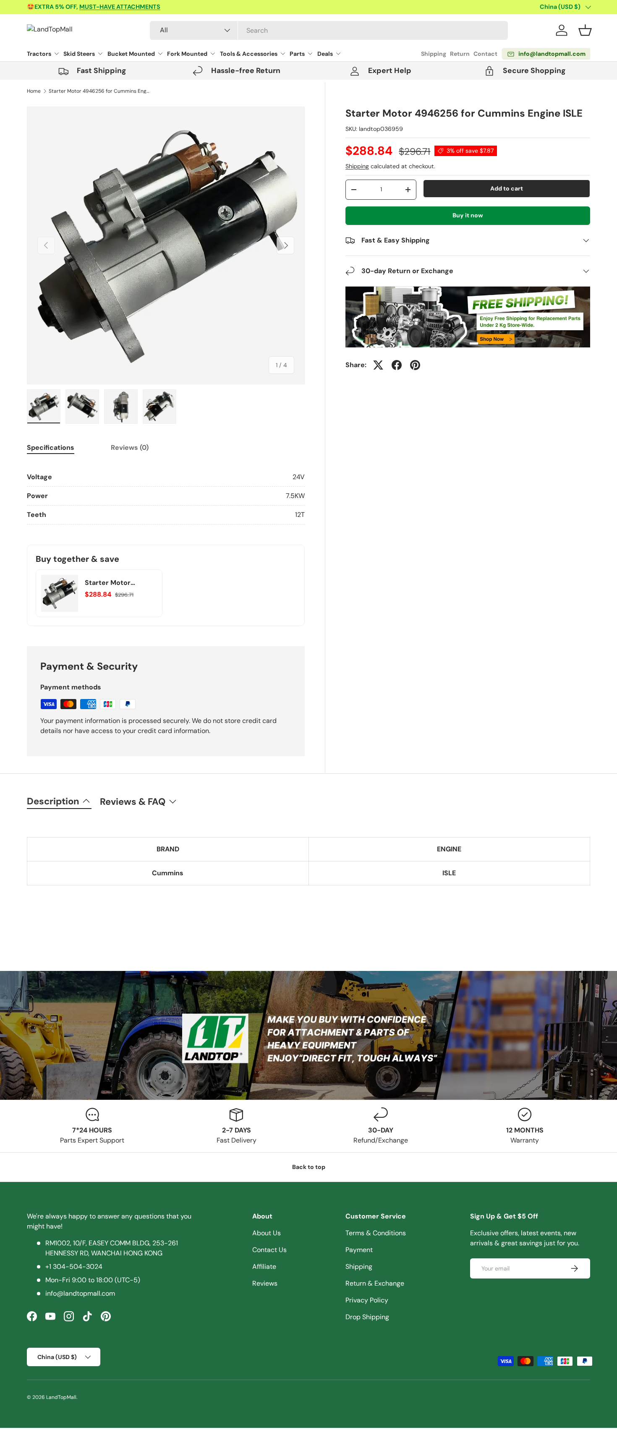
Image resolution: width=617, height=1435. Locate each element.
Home (34, 91)
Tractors (39, 53)
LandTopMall (61, 1397)
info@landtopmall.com (80, 1293)
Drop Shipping (367, 1316)
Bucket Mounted (131, 53)
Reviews (264, 1283)
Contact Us (269, 1249)
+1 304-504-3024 (73, 1266)
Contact (485, 53)
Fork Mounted (187, 53)
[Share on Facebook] (396, 365)
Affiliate (264, 1266)
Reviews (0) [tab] (130, 447)
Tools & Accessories (248, 53)
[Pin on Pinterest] (415, 365)
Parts (297, 53)
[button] (585, 30)
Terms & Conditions (375, 1233)
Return (460, 53)
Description (53, 801)
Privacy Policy (366, 1300)
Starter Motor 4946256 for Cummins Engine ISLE (99, 91)
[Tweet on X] (378, 365)
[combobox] (329, 30)
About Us (266, 1233)
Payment (359, 1249)
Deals (325, 53)
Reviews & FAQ (132, 802)
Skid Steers (79, 53)
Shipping (433, 53)
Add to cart (506, 188)
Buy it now (467, 215)
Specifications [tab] (50, 447)
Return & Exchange (374, 1283)
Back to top (308, 1167)
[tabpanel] (166, 496)
